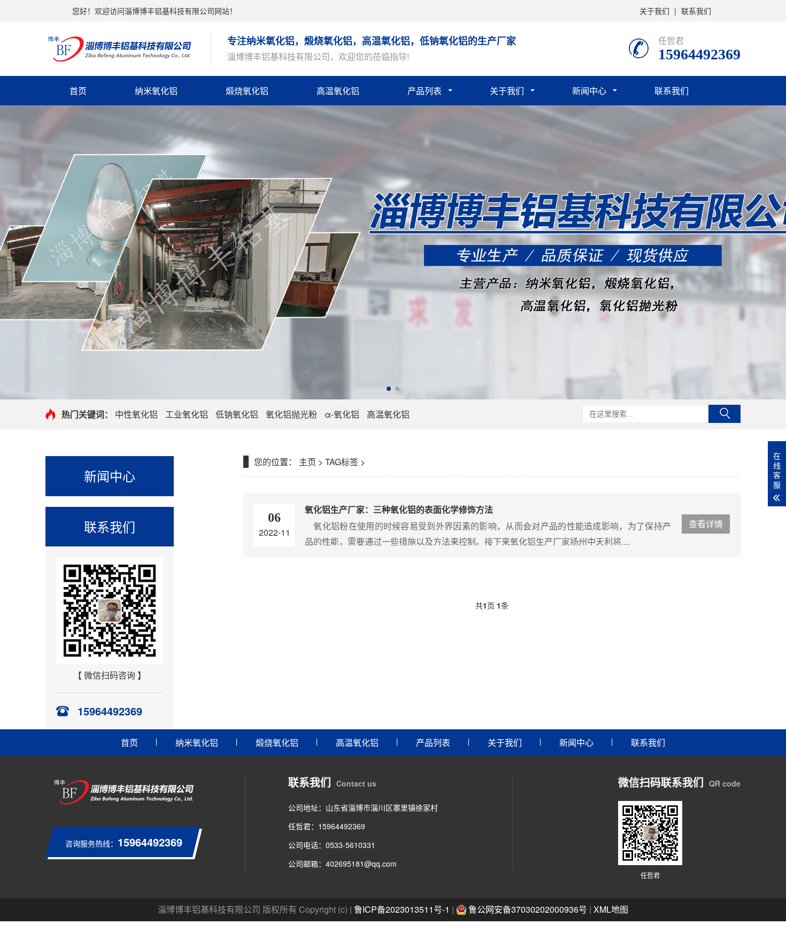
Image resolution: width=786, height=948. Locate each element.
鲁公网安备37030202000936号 (526, 909)
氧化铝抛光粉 (291, 414)
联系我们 (696, 10)
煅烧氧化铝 (247, 90)
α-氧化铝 (342, 414)
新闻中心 (589, 90)
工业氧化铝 (186, 414)
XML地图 (611, 909)
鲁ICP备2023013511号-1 (402, 909)
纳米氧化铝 (156, 90)
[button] (389, 389)
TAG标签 (341, 462)
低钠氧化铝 (236, 414)
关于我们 (654, 10)
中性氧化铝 (136, 414)
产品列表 (424, 90)
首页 (78, 90)
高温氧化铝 (338, 90)
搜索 (724, 414)
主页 (307, 462)
